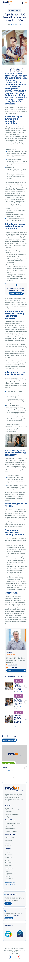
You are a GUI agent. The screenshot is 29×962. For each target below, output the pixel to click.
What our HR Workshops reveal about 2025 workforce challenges (18, 719)
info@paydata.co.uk (10, 882)
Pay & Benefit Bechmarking (12, 809)
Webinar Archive (9, 843)
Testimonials (8, 854)
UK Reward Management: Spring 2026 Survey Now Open (18, 701)
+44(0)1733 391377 (10, 884)
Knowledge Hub (9, 840)
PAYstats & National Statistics (12, 823)
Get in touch (11, 670)
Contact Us (8, 845)
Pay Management (9, 811)
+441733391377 (12, 664)
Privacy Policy (8, 865)
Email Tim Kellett (12, 667)
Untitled (4, 767)
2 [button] (13, 777)
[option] (14, 758)
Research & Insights (18, 681)
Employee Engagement (11, 817)
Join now (7, 903)
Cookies (7, 860)
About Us (7, 852)
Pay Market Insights (10, 826)
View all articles (8, 740)
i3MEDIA (16, 953)
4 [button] (16, 777)
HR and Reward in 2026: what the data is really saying (18, 686)
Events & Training (9, 837)
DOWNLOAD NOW (15, 293)
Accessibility (8, 857)
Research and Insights (10, 828)
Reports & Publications (8, 763)
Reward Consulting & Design (12, 814)
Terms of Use (8, 863)
